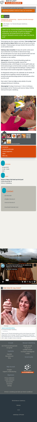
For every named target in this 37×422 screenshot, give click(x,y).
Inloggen (9, 369)
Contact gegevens (7, 151)
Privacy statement (9, 378)
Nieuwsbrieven (9, 356)
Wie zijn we (28, 347)
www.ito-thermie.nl (9, 202)
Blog (9, 358)
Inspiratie (9, 354)
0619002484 (7, 195)
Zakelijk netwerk (27, 346)
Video (3, 153)
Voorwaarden (9, 382)
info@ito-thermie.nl (9, 199)
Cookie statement (9, 380)
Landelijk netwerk (27, 349)
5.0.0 (18, 409)
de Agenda (9, 347)
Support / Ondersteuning (9, 371)
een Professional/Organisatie (9, 346)
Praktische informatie (8, 149)
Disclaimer (9, 383)
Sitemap (9, 385)
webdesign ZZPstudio (18, 414)
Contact (27, 353)
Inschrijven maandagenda (27, 351)
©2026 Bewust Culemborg (18, 400)
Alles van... (5, 155)
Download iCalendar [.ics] (11, 207)
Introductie (5, 147)
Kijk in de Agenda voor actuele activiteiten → (18, 10)
